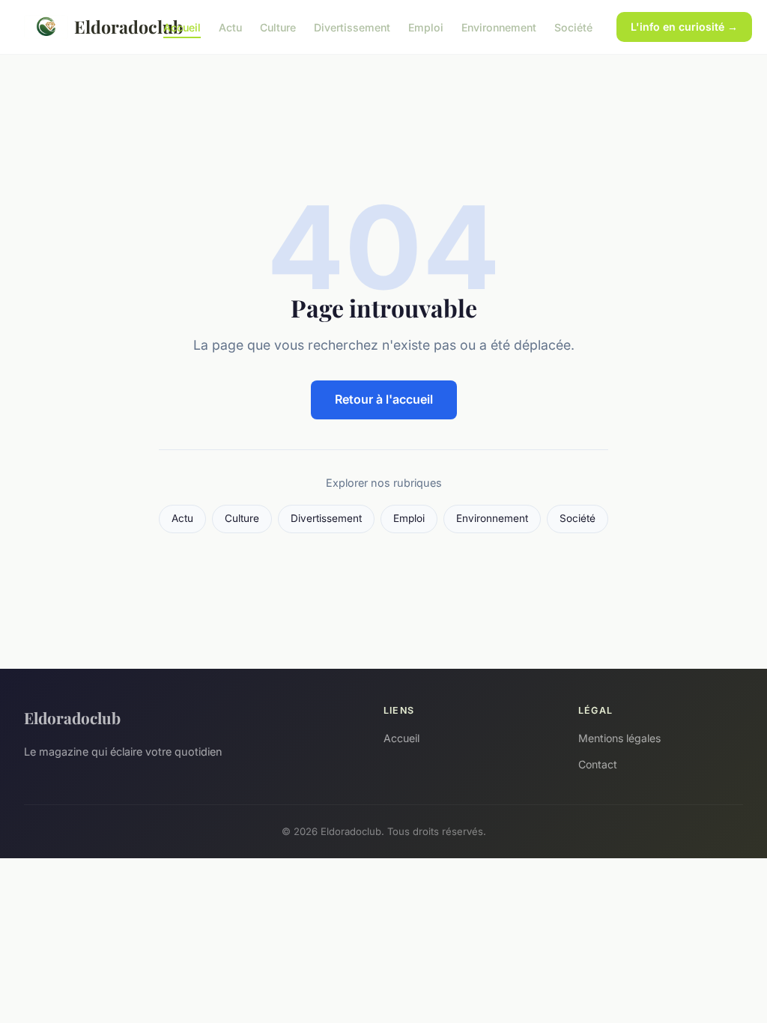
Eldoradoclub (106, 26)
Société (573, 26)
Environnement (498, 26)
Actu (230, 26)
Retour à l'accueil (384, 399)
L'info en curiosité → (684, 26)
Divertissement (352, 26)
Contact (597, 764)
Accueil (182, 26)
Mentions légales (619, 738)
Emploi (425, 26)
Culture (278, 26)
